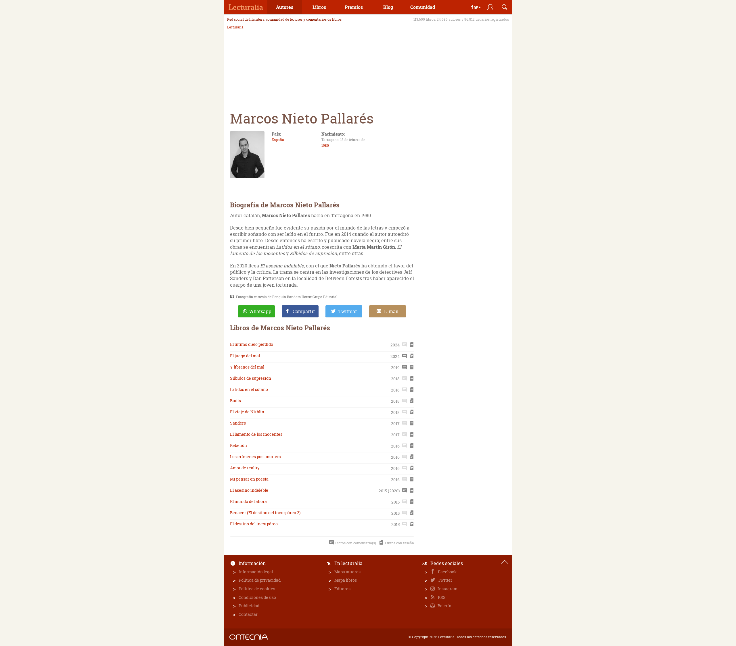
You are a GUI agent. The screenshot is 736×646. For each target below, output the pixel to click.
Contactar (248, 614)
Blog (388, 7)
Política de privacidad (260, 580)
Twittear (347, 311)
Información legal (256, 571)
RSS (441, 597)
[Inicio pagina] (504, 562)
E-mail (391, 311)
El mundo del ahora (248, 501)
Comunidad (422, 7)
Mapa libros (345, 580)
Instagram (447, 588)
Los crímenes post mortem (255, 456)
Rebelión (238, 445)
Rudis (235, 400)
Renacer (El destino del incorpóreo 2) (265, 512)
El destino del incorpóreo (254, 524)
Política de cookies (257, 588)
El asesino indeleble (249, 490)
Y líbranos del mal (247, 367)
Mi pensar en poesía (249, 479)
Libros (319, 7)
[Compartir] (476, 7)
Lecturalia (235, 27)
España (278, 139)
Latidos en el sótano (249, 389)
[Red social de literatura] (245, 7)
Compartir (304, 311)
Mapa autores (347, 571)
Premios (354, 7)
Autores (284, 7)
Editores (342, 588)
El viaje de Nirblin (247, 411)
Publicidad (249, 605)
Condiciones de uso (257, 597)
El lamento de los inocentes (256, 434)
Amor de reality (245, 467)
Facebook (447, 571)
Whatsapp (260, 311)
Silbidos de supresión (250, 378)
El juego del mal (245, 355)
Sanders (238, 423)
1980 (325, 145)
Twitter (444, 580)
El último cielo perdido (251, 344)
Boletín (444, 605)
